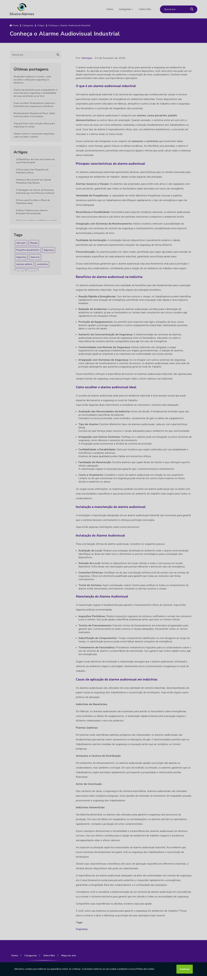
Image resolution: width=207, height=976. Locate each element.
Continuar (185, 969)
